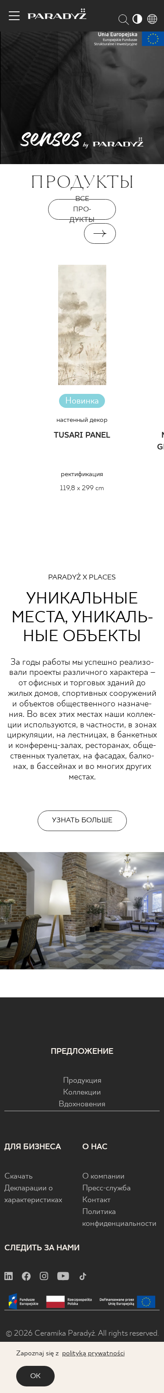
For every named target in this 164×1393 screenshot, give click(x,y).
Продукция (82, 1080)
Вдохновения (82, 1104)
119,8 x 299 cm (82, 488)
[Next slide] (100, 233)
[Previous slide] (64, 233)
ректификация (82, 474)
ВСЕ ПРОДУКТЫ (82, 209)
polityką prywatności (93, 1353)
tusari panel (82, 435)
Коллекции (82, 1092)
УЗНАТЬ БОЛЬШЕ (82, 820)
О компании (103, 1176)
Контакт (96, 1200)
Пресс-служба (106, 1188)
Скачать (18, 1176)
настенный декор (82, 420)
